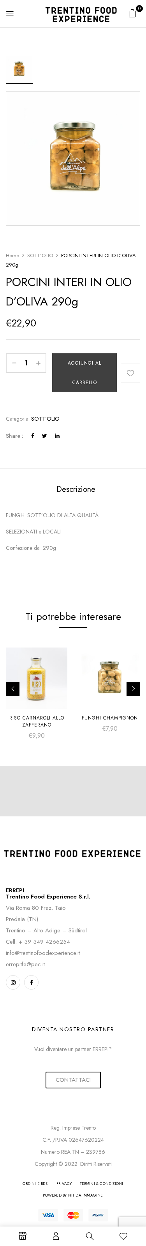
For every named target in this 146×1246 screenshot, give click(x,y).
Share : (14, 436)
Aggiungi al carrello (84, 373)
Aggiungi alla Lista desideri (130, 372)
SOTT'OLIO (40, 255)
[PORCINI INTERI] (18, 69)
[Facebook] (32, 436)
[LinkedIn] (57, 436)
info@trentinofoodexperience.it (43, 953)
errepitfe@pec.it (25, 964)
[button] (132, 13)
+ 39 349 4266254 (44, 941)
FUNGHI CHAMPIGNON (110, 717)
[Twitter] (44, 436)
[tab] (75, 489)
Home (12, 255)
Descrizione (75, 489)
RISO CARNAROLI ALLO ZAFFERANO (36, 721)
